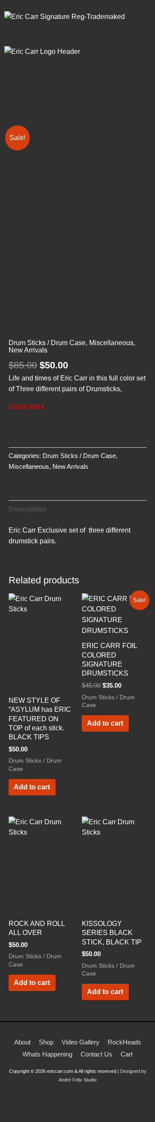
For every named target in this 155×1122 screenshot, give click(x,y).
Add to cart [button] (32, 787)
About (22, 1042)
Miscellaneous (111, 342)
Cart (127, 1054)
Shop (46, 1042)
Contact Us (96, 1054)
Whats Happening (47, 1054)
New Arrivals (28, 350)
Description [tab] (27, 509)
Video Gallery (80, 1042)
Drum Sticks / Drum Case (47, 342)
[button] (77, 95)
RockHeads (124, 1042)
